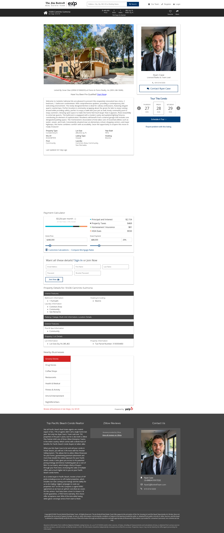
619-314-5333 (160, 83)
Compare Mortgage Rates (82, 250)
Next (178, 108)
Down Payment (95, 236)
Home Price (49, 236)
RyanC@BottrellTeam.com (155, 485)
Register (167, 4)
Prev (139, 108)
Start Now (101, 94)
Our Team (155, 4)
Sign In (78, 260)
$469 (129, 223)
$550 (129, 231)
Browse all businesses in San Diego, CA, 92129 (61, 409)
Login (178, 4)
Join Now (53, 279)
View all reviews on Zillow (112, 435)
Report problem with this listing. (159, 127)
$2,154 (129, 219)
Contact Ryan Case (160, 88)
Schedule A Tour (157, 119)
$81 (130, 227)
